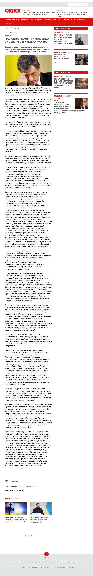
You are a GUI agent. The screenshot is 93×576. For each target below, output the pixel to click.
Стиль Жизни (57, 20)
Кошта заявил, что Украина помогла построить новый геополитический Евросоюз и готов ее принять (72, 15)
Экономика (25, 20)
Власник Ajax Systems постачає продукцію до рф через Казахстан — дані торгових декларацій (63, 39)
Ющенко (14, 481)
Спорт (49, 20)
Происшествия (36, 20)
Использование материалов (65, 567)
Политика (16, 20)
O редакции (33, 567)
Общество (81, 20)
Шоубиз (60, 562)
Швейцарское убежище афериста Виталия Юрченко (62, 57)
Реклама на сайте (46, 567)
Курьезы (8, 24)
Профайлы (22, 567)
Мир (44, 20)
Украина (8, 20)
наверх (46, 557)
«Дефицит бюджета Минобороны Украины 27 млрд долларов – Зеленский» (40, 519)
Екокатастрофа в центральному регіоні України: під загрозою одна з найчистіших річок (63, 83)
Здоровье (76, 562)
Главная (7, 28)
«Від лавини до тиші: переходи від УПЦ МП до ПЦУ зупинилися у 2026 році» (16, 519)
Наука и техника (70, 20)
